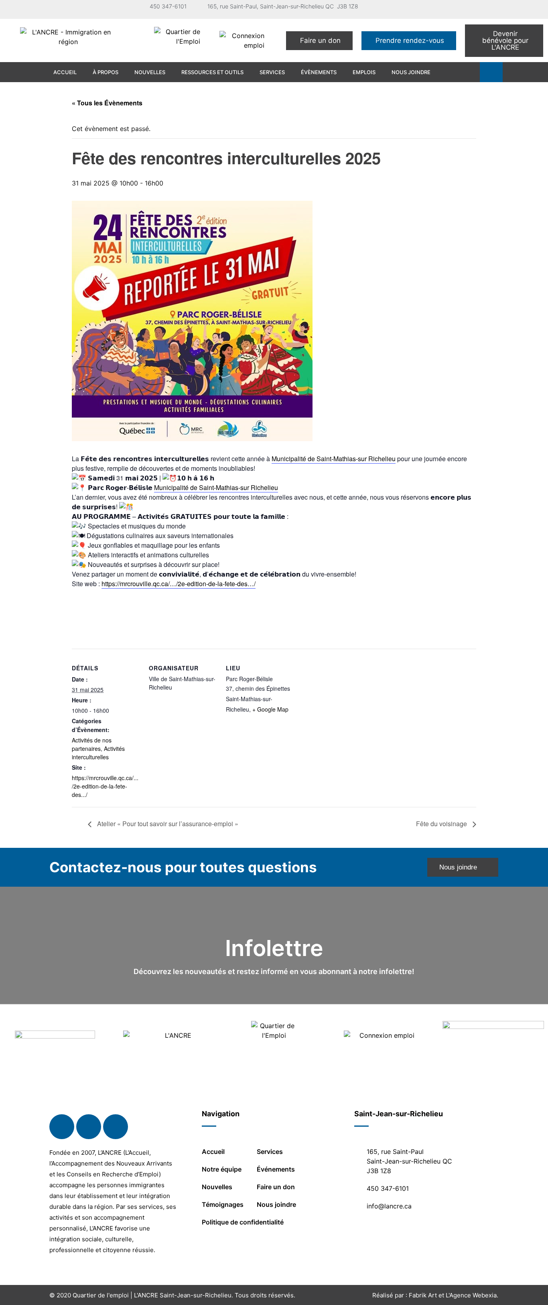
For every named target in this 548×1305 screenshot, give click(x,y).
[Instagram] (175, 13)
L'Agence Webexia (471, 1295)
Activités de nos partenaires (92, 744)
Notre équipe (222, 1169)
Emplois (364, 72)
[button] (491, 72)
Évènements (319, 72)
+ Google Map (270, 709)
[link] (334, 459)
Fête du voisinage (442, 823)
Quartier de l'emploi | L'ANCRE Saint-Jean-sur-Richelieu (152, 1295)
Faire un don (276, 1187)
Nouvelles (149, 72)
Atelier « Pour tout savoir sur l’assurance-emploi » (166, 823)
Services (272, 72)
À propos (105, 72)
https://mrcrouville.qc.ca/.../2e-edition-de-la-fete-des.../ (105, 786)
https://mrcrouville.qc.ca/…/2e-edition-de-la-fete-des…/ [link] (178, 583)
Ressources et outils (212, 72)
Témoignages (223, 1204)
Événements (276, 1169)
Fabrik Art (423, 1295)
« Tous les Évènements (107, 102)
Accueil (65, 72)
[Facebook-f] (149, 13)
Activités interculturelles (98, 752)
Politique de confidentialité (243, 1222)
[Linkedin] (162, 13)
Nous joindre (411, 72)
